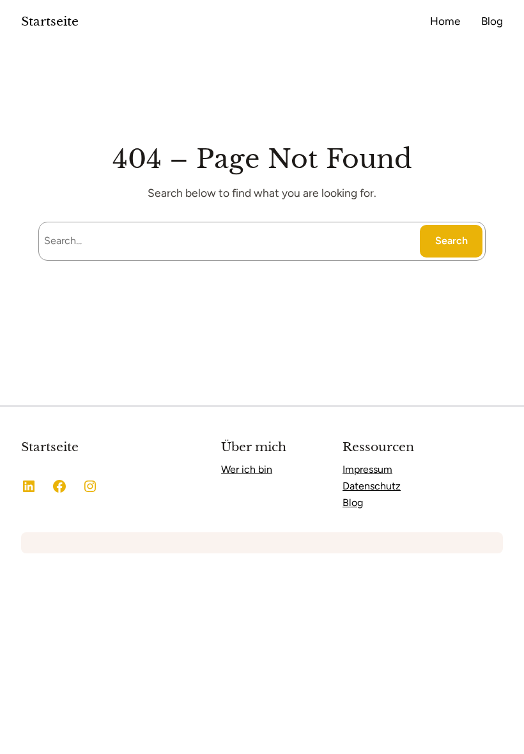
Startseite (50, 21)
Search (451, 241)
